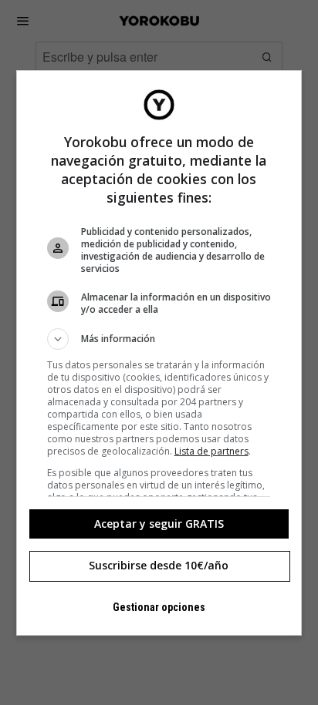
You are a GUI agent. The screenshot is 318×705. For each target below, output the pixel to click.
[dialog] (159, 353)
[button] (159, 339)
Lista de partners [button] (211, 451)
